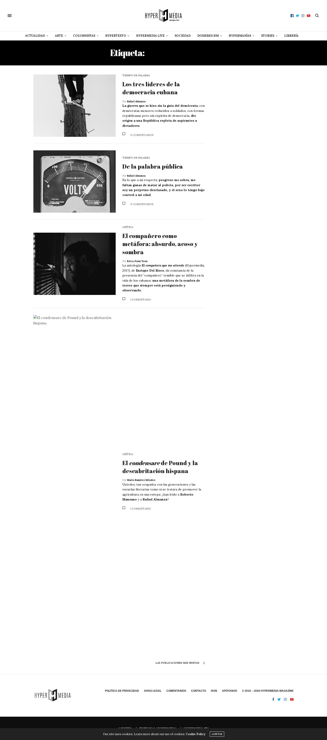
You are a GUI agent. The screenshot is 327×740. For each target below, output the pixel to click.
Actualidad (35, 36)
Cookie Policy (195, 734)
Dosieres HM (208, 36)
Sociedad (183, 36)
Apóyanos (229, 690)
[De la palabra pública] (74, 181)
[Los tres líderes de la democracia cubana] (74, 106)
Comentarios (176, 690)
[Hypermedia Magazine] (163, 15)
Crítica (127, 227)
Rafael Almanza (136, 101)
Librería (291, 36)
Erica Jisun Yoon (137, 261)
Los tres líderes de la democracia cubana (151, 88)
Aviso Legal (152, 690)
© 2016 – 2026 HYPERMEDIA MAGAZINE (268, 690)
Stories (267, 36)
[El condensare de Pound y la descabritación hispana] (74, 482)
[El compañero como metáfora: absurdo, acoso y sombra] (74, 264)
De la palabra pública (152, 166)
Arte (59, 36)
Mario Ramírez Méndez (141, 480)
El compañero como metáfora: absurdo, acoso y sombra (160, 244)
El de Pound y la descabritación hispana (160, 467)
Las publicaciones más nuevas (177, 662)
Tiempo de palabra (136, 75)
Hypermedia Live (150, 36)
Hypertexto (115, 36)
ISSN (214, 690)
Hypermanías (240, 36)
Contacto (198, 690)
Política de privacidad (122, 690)
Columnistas (84, 36)
